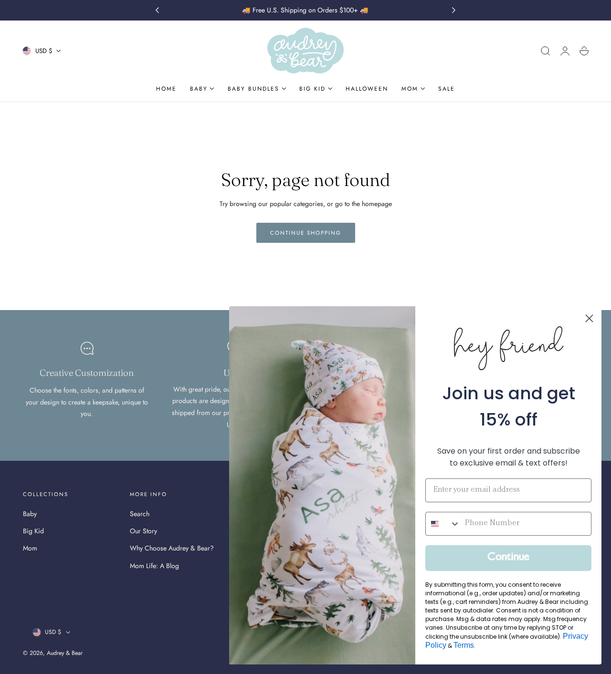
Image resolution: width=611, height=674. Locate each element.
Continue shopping (305, 233)
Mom (30, 548)
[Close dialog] (589, 318)
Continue (508, 558)
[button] (545, 51)
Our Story (143, 531)
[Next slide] (454, 10)
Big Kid (33, 531)
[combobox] (443, 523)
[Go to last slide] (157, 10)
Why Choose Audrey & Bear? (172, 548)
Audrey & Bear (65, 653)
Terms (463, 645)
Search (139, 513)
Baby (30, 513)
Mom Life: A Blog (154, 565)
